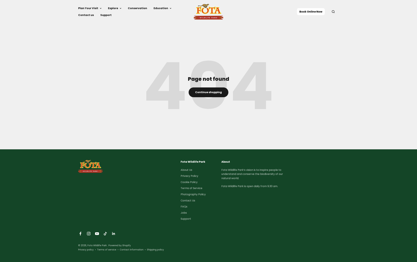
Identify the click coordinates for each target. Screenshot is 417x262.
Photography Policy (193, 194)
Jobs (184, 213)
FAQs (184, 206)
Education (161, 8)
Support (106, 15)
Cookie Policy (189, 182)
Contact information (132, 249)
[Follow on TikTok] (105, 233)
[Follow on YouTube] (97, 233)
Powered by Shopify (119, 245)
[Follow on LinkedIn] (113, 233)
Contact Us (188, 200)
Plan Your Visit (88, 8)
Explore (113, 8)
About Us (186, 170)
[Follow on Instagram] (88, 233)
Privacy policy (86, 249)
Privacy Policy (189, 176)
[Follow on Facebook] (80, 233)
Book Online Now (310, 12)
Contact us (86, 15)
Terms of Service (191, 188)
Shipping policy (155, 249)
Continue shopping (208, 92)
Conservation (137, 8)
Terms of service (106, 249)
